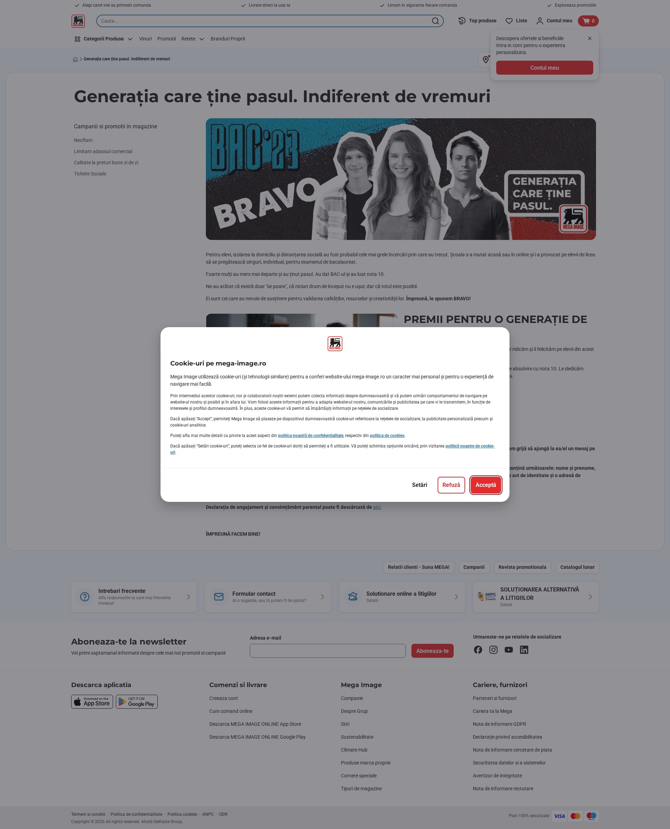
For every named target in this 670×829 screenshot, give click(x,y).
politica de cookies (387, 435)
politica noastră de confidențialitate (310, 435)
